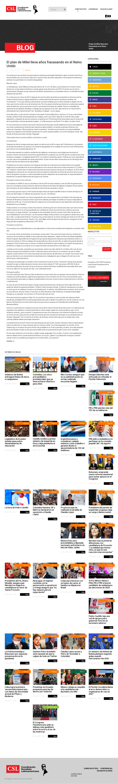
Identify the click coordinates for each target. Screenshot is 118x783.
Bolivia (95, 93)
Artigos (95, 86)
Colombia (96, 113)
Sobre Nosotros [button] (81, 9)
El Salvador (97, 139)
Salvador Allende (106, 9)
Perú (94, 205)
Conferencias (93, 9)
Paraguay (96, 198)
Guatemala (97, 152)
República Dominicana (95, 212)
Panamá (95, 191)
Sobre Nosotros (91, 768)
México (95, 165)
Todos (95, 67)
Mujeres (96, 172)
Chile (94, 106)
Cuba (94, 126)
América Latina (98, 73)
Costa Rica (97, 119)
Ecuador (96, 132)
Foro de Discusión (99, 145)
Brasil (95, 100)
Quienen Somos (76, 774)
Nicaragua (96, 178)
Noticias (96, 185)
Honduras (96, 159)
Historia (74, 776)
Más (27, 384)
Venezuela (96, 226)
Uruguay (96, 220)
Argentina (27, 70)
